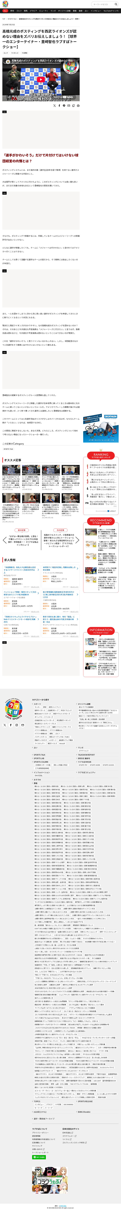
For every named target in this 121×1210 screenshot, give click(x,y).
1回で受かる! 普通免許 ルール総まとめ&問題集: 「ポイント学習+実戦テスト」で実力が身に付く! (68, 1001)
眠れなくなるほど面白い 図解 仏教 (73, 786)
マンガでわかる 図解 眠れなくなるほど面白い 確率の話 (54, 902)
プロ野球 (24, 53)
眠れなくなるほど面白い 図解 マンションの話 (50, 889)
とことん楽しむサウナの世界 (107, 1094)
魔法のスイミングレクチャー (85, 1047)
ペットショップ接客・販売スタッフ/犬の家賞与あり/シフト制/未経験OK (20, 593)
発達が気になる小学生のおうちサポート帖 (74, 958)
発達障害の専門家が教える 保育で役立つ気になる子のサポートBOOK (58, 955)
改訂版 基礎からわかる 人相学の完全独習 (83, 1067)
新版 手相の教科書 (99, 1064)
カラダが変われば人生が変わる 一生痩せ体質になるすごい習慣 (56, 932)
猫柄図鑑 (94, 1084)
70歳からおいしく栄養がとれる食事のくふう (88, 928)
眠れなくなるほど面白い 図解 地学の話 (77, 816)
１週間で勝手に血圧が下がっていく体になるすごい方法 (91, 915)
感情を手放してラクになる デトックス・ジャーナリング (96, 981)
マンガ (53, 10)
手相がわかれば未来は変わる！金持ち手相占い (51, 1067)
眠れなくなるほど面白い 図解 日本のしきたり (50, 885)
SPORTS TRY (83, 765)
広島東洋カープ (53, 710)
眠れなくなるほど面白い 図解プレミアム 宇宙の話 (93, 895)
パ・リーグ (48, 1108)
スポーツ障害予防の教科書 (107, 1047)
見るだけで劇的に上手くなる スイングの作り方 (78, 1018)
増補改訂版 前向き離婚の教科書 (45, 995)
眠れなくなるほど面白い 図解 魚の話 (47, 789)
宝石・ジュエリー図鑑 (72, 938)
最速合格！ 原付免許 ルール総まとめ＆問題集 (50, 1004)
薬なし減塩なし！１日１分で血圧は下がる (68, 922)
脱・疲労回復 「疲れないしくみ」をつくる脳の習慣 (52, 925)
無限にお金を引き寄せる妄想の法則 (47, 1077)
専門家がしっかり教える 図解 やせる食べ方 (50, 905)
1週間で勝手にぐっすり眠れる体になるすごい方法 (52, 915)
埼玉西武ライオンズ (64, 720)
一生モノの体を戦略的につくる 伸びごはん (91, 918)
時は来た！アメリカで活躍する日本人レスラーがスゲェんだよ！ (98, 727)
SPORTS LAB (39, 758)
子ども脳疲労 (96, 958)
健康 (80, 10)
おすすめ (37, 779)
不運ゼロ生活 (101, 1074)
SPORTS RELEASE (85, 1101)
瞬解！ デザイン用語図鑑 (85, 1094)
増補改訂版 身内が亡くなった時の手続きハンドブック (98, 961)
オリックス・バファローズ (44, 717)
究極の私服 (102, 1097)
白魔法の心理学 (54, 985)
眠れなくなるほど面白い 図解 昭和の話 (77, 809)
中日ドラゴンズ (66, 710)
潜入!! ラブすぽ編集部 (86, 707)
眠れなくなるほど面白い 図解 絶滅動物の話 (82, 865)
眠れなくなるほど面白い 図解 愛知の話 (48, 803)
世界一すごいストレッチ (108, 932)
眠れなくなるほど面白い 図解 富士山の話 (79, 846)
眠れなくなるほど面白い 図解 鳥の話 (47, 793)
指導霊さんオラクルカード (44, 1071)
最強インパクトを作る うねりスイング (48, 1011)
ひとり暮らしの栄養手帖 (43, 922)
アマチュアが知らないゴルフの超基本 (82, 1008)
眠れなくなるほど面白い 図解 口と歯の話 (79, 836)
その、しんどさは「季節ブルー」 (46, 971)
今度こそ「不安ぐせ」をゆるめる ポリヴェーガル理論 (53, 975)
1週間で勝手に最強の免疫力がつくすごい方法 (79, 909)
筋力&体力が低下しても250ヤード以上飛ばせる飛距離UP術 (88, 1024)
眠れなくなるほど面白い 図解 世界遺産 (48, 816)
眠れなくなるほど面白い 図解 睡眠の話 (77, 813)
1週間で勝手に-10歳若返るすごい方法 (48, 909)
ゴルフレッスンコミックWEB (73, 1142)
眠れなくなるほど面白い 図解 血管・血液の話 (50, 882)
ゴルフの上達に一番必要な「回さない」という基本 (86, 1004)
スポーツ (37, 704)
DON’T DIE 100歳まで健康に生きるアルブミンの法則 (53, 928)
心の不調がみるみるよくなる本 (71, 971)
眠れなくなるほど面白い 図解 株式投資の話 (50, 865)
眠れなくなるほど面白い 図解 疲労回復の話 (82, 875)
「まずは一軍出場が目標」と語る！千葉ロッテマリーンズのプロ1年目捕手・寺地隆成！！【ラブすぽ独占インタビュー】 (23, 540)
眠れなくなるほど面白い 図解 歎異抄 (102, 796)
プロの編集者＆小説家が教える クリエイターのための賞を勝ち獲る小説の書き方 (62, 1064)
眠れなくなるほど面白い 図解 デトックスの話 (50, 879)
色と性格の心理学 (41, 985)
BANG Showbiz (84, 1112)
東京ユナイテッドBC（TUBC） (59, 737)
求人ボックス (35, 587)
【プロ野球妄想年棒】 (42, 768)
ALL (5, 10)
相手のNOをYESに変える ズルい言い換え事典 (50, 1057)
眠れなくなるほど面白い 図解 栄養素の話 (49, 836)
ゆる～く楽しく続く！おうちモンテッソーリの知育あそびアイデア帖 (58, 952)
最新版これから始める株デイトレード (100, 1077)
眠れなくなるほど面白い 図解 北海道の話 (49, 859)
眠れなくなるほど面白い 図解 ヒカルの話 (49, 856)
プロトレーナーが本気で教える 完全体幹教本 (50, 1051)
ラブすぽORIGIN (84, 762)
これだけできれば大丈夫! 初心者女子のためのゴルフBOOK (55, 1028)
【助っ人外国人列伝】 (60, 765)
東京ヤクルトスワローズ (61, 714)
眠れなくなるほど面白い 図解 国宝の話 (48, 809)
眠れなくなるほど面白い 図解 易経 (46, 786)
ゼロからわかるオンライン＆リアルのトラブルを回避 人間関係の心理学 (59, 991)
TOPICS (37, 1101)
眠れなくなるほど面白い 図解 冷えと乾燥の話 (84, 885)
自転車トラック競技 (66, 740)
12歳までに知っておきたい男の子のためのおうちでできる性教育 (57, 948)
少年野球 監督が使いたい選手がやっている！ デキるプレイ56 (56, 1034)
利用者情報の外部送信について (43, 1139)
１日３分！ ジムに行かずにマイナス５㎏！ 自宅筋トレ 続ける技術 (57, 1054)
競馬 (26, 10)
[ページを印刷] (78, 105)
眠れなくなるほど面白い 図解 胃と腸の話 (79, 832)
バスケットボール (41, 737)
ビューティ (43, 10)
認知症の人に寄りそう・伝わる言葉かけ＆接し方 (51, 968)
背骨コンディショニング (88, 932)
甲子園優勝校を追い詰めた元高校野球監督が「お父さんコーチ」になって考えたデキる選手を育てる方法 (98, 711)
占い (86, 10)
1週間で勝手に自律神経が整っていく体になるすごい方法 (54, 918)
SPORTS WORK (95, 765)
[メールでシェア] (68, 105)
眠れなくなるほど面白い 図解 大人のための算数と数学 (89, 892)
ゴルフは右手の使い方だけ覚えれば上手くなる (51, 1014)
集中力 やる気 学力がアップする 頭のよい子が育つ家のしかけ (56, 961)
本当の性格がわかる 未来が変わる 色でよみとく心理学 (53, 988)
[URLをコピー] (73, 105)
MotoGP (62, 743)
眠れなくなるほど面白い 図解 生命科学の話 (82, 862)
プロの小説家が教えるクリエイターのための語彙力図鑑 (54, 1061)
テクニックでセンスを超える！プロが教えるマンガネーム (54, 1094)
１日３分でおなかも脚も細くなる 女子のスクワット (72, 935)
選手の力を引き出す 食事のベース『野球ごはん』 (96, 722)
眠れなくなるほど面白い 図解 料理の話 (48, 829)
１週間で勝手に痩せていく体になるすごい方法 (51, 912)
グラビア (33, 10)
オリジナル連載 (64, 10)
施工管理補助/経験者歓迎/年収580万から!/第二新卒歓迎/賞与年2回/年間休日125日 (58, 594)
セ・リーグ (38, 1108)
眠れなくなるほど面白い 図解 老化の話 (77, 829)
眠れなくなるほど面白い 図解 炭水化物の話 (82, 869)
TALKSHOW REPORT (86, 755)
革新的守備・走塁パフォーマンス (46, 1041)
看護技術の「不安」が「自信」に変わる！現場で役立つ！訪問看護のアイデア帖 (62, 965)
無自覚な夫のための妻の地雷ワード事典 (100, 991)
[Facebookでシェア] (59, 105)
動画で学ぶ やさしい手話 (102, 968)
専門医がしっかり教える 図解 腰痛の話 (88, 902)
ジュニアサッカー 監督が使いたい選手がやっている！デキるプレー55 (83, 995)
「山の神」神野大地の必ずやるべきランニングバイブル (54, 1047)
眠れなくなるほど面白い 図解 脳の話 (75, 793)
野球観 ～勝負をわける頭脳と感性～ (89, 1028)
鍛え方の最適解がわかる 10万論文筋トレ (49, 938)
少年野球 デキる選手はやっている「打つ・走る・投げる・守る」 (57, 1038)
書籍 (74, 10)
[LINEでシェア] (64, 105)
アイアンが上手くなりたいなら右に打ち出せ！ (51, 1008)
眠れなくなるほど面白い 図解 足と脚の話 (49, 832)
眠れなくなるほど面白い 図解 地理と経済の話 (84, 879)
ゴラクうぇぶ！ (84, 751)
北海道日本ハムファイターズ (44, 720)
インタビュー (96, 10)
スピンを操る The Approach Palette (47, 1018)
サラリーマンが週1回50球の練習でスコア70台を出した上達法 (90, 1014)
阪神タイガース (40, 710)
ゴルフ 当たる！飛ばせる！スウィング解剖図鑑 (80, 1011)
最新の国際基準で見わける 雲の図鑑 (78, 1081)
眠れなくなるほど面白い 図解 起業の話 (48, 806)
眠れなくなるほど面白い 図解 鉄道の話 (48, 819)
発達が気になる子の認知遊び (95, 955)
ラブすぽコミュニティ (87, 772)
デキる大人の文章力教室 (91, 1054)
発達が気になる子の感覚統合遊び (46, 958)
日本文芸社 (38, 775)
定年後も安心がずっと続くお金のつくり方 (49, 1081)
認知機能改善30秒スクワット (81, 968)
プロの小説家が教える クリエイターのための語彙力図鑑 (94, 1061)
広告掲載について (38, 1142)
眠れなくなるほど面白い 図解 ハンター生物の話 (51, 892)
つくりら (65, 1139)
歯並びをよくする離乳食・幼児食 (46, 942)
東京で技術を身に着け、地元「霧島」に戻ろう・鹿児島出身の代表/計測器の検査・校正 (59, 619)
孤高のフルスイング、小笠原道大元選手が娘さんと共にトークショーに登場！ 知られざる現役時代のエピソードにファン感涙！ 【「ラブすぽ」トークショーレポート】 (59, 540)
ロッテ (6, 53)
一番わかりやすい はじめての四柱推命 (48, 1074)
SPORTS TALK (12, 19)
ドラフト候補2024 (56, 730)
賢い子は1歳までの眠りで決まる (71, 942)
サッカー (38, 707)
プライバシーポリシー (40, 1132)
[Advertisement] (41, 130)
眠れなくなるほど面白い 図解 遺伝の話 (77, 803)
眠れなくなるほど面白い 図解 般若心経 (48, 822)
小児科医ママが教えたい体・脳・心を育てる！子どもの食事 (55, 945)
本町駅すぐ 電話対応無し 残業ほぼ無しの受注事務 (59, 568)
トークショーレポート (40, 1152)
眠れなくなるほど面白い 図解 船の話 (102, 793)
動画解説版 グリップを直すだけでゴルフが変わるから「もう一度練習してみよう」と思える (66, 1021)
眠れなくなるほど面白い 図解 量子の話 (77, 826)
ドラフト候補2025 (41, 733)
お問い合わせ (37, 1149)
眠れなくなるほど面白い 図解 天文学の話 (79, 849)
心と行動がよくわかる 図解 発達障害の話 (81, 905)
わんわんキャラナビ (107, 1067)
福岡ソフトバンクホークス (61, 727)
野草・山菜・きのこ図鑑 (59, 1084)
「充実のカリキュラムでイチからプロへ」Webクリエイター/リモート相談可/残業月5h (20, 619)
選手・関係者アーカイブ (44, 1118)
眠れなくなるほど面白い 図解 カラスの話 (79, 839)
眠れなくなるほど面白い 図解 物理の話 (48, 826)
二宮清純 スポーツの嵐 (42, 765)
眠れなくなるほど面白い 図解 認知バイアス (50, 875)
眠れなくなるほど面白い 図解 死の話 (75, 789)
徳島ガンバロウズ (41, 740)
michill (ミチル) (40, 1112)
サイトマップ (37, 1146)
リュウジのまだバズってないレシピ (47, 1097)
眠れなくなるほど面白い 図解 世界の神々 (49, 849)
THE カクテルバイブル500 (79, 1084)
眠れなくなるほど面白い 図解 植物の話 (48, 813)
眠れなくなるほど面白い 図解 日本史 (47, 799)
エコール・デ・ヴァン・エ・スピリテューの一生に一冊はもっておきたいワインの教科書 (65, 1090)
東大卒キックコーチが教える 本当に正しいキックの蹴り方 (55, 1044)
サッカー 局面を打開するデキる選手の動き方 (75, 1041)
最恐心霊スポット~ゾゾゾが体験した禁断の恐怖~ (78, 1097)
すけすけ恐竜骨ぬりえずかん (93, 938)
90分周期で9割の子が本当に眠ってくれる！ (100, 942)
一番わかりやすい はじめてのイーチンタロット (72, 1071)
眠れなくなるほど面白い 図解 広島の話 (77, 822)
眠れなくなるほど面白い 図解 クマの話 (75, 799)
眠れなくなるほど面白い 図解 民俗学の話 (49, 852)
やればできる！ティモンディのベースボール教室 (98, 1038)
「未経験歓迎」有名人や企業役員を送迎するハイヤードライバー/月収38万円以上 (20, 570)
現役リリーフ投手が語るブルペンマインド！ (94, 716)
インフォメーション (42, 772)
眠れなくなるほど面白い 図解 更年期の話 (49, 842)
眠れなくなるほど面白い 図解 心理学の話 (49, 846)
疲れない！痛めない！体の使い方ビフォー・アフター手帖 (88, 1051)
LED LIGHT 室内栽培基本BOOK (105, 1081)
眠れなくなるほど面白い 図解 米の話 (99, 786)
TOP (3, 19)
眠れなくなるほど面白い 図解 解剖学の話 (49, 839)
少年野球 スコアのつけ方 (43, 1031)
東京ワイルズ (52, 743)
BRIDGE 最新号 (84, 758)
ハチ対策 (58, 1104)
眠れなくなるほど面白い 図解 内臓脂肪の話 (50, 869)
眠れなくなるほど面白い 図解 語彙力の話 (79, 842)
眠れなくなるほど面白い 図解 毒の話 (102, 789)
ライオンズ (14, 53)
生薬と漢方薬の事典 (41, 1084)
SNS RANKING (68, 1104)
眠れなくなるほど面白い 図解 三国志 (75, 796)
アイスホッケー (40, 743)
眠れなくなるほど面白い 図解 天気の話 (77, 819)
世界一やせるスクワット (43, 935)
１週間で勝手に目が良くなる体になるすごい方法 (86, 912)
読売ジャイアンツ (55, 707)
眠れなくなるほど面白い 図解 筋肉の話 (77, 806)
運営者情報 (36, 1136)
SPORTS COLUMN (41, 762)
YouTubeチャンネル (112, 10)
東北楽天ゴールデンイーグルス (45, 723)
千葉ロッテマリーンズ (42, 727)
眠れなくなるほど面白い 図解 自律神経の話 (83, 882)
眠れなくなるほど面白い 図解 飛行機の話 (79, 856)
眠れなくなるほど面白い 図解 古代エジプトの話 (85, 889)
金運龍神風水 (112, 1074)
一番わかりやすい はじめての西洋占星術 (79, 1074)
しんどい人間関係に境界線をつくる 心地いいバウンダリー (55, 981)
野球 (12, 10)
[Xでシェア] (54, 105)
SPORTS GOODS (108, 765)
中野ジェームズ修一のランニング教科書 (91, 1044)
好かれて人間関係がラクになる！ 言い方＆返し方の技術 (87, 1057)
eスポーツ (52, 740)
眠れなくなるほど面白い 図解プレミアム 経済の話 (90, 899)
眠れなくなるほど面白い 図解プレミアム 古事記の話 (53, 899)
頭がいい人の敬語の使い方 (44, 998)
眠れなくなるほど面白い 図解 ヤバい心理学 (50, 862)
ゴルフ (19, 10)
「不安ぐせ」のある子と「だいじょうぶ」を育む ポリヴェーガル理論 (59, 978)
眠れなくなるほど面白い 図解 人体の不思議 (81, 872)
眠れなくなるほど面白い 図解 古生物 (47, 796)
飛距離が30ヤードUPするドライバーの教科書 (50, 1024)
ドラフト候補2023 (41, 730)
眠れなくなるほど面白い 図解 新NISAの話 (49, 872)
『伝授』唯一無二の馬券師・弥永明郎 (92, 719)
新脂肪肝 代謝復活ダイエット (83, 925)
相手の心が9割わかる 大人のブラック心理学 (78, 985)
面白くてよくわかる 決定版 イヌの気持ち (49, 1087)
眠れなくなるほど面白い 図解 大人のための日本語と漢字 (54, 895)
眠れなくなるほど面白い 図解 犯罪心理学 (79, 852)
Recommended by (101, 511)
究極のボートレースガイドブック (73, 1077)
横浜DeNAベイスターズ (43, 714)
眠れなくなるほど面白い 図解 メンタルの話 (80, 859)
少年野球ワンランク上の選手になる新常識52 (69, 1031)
